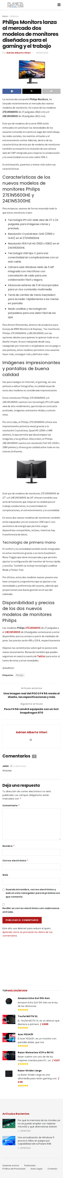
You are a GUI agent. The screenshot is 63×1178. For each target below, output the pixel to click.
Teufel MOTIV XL (28, 1016)
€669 (45, 1024)
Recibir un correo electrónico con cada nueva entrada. (30, 910)
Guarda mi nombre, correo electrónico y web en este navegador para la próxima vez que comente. (33, 893)
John (5, 766)
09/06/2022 (42, 52)
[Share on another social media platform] (51, 91)
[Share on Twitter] (31, 91)
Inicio (5, 16)
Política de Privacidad (13, 1168)
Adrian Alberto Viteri (18, 52)
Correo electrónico (15, 860)
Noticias (14, 16)
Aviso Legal (36, 1168)
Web (5, 875)
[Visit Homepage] (15, 5)
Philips (19, 675)
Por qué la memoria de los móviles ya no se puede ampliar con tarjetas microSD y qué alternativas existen (39, 1123)
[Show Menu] (59, 5)
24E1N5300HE (13, 632)
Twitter (41, 656)
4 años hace (19, 766)
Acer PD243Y (25, 1034)
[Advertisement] (31, 961)
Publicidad (29, 1165)
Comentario (11, 805)
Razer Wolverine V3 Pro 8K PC (36, 1052)
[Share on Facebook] (11, 91)
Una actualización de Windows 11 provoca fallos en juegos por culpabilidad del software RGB (36, 1140)
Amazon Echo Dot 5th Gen (34, 998)
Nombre (8, 846)
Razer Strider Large (30, 1070)
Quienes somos (10, 1165)
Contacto (52, 1168)
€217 (57, 1060)
